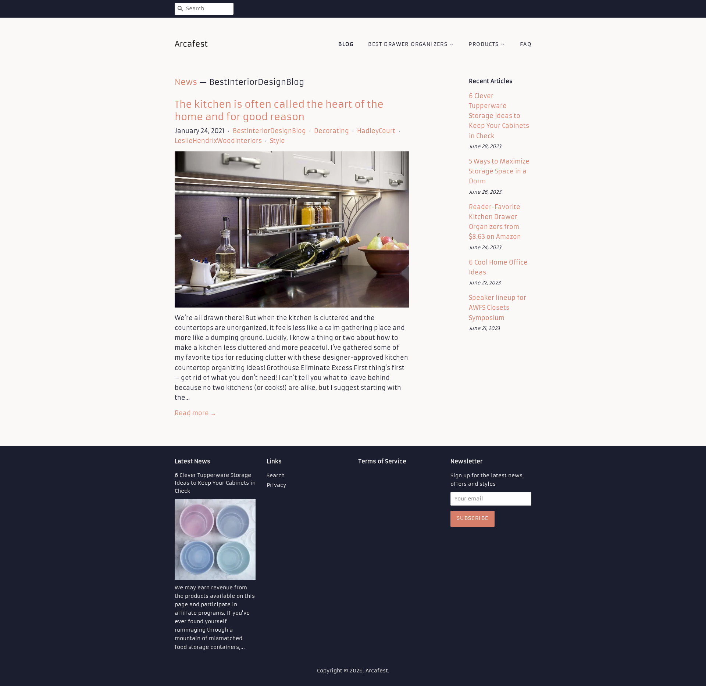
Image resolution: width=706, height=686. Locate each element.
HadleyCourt (376, 130)
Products (484, 44)
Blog (345, 44)
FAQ (525, 44)
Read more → (195, 413)
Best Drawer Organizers (408, 44)
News (186, 82)
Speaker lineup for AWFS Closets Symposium (497, 307)
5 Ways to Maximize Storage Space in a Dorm (499, 171)
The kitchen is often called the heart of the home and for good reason (279, 110)
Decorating (331, 130)
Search (276, 476)
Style (277, 140)
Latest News (192, 461)
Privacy (276, 485)
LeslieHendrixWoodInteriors (218, 140)
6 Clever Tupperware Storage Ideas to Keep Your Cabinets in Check (499, 116)
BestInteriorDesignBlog (269, 130)
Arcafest (377, 671)
